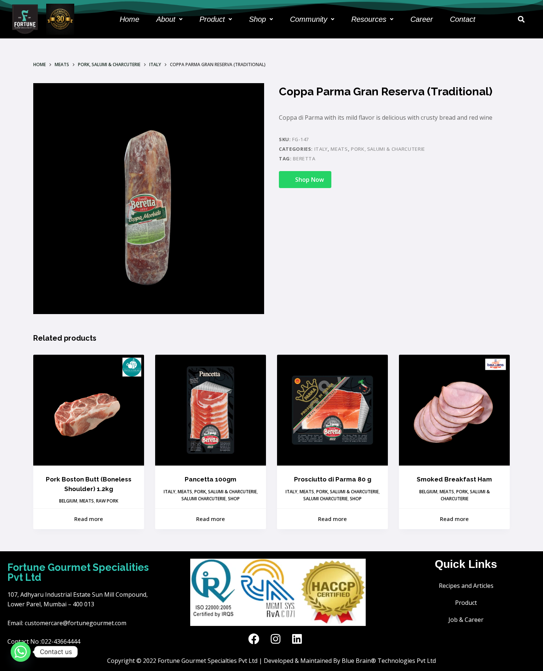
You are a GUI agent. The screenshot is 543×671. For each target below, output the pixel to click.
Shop (257, 19)
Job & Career (466, 620)
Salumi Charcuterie (203, 498)
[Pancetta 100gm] (210, 410)
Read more (88, 518)
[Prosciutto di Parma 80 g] (332, 410)
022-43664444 (60, 641)
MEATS (339, 149)
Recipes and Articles (466, 586)
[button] (169, 19)
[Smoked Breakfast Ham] (454, 410)
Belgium (68, 501)
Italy (321, 149)
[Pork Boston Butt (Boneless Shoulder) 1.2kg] (88, 410)
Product (212, 19)
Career (421, 19)
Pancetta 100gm (210, 479)
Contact (462, 19)
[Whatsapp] (21, 652)
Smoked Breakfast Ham (454, 479)
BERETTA (304, 158)
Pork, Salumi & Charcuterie (388, 149)
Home (129, 19)
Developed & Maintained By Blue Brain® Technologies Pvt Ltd (350, 661)
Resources (368, 19)
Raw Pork (107, 501)
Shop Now (309, 180)
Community (308, 19)
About (165, 19)
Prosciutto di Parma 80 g (332, 479)
